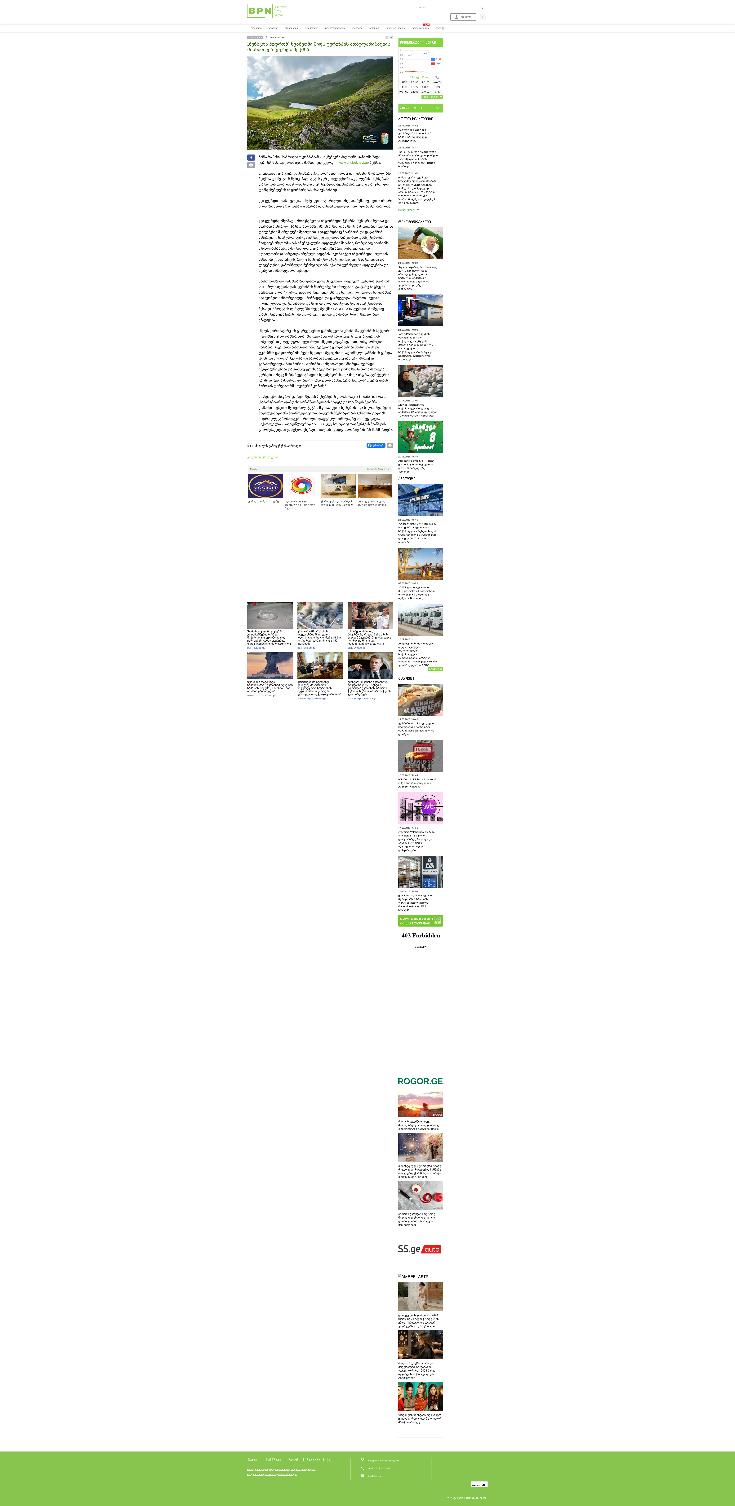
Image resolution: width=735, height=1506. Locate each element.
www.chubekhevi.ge (353, 162)
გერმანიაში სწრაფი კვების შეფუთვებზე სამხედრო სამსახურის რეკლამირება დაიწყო (416, 729)
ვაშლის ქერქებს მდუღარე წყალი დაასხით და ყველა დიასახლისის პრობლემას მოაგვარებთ (416, 1219)
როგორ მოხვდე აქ (378, 469)
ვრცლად (434, 668)
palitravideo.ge (256, 647)
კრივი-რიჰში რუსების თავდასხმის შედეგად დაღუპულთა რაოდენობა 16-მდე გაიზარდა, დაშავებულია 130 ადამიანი (319, 637)
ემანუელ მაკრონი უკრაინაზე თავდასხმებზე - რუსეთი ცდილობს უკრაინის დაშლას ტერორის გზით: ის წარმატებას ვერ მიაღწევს (369, 688)
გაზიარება (378, 445)
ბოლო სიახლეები (415, 118)
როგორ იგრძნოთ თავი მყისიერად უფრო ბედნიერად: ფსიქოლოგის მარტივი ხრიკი (419, 1125)
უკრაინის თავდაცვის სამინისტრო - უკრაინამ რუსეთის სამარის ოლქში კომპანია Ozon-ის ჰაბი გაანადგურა (270, 686)
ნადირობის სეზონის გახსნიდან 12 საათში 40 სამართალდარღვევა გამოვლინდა (414, 135)
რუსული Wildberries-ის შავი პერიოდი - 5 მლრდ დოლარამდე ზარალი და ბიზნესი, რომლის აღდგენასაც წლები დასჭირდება (416, 841)
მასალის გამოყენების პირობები (278, 445)
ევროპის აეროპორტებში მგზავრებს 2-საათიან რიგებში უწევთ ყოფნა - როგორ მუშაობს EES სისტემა (415, 902)
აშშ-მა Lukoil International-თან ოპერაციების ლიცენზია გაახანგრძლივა (417, 783)
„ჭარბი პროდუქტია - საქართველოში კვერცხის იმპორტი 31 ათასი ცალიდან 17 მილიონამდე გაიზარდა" (417, 410)
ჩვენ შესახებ (273, 1459)
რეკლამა (294, 1459)
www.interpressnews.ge (261, 695)
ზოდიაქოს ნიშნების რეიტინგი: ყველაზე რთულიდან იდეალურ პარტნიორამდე (420, 1418)
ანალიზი (407, 478)
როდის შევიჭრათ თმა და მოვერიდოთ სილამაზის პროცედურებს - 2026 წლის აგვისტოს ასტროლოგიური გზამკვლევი (416, 1370)
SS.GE (253, 469)
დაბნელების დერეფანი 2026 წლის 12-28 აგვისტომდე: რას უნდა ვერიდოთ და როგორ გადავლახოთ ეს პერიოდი (418, 1321)
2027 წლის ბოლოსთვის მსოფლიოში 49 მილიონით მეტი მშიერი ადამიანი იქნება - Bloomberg (416, 593)
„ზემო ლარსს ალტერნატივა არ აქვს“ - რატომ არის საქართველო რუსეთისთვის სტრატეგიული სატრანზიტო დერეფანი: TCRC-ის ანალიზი (417, 532)
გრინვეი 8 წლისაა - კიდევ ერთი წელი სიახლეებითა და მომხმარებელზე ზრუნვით (416, 466)
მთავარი (253, 1459)
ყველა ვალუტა (431, 96)
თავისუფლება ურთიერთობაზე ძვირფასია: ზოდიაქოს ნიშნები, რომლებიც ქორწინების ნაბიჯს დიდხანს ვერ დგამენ (420, 1171)
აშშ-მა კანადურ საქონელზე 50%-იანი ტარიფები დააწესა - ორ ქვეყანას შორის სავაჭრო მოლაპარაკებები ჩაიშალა (418, 159)
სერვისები (313, 1459)
